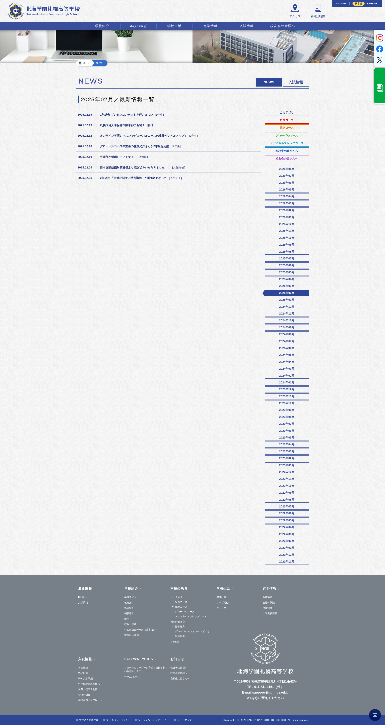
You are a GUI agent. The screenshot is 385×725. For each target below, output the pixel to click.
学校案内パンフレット (90, 700)
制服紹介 (129, 613)
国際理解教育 (177, 621)
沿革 (126, 618)
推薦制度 (267, 608)
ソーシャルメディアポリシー (153, 720)
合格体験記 (269, 602)
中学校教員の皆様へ (89, 684)
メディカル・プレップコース (191, 616)
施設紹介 (129, 608)
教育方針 (129, 602)
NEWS (81, 597)
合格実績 (267, 597)
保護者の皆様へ (178, 667)
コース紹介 (176, 597)
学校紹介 (102, 26)
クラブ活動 (223, 602)
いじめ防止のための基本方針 (140, 629)
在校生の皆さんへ (287, 150)
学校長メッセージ (134, 597)
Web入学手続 (85, 678)
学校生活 (174, 26)
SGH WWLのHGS (138, 659)
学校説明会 (84, 694)
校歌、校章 (130, 624)
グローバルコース (287, 135)
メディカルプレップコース (287, 143)
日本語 (358, 3)
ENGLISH (372, 3)
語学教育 (180, 626)
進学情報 (211, 26)
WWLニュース (132, 676)
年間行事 (221, 597)
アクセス (295, 16)
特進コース (287, 120)
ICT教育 (174, 641)
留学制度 (180, 636)
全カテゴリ (287, 112)
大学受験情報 (270, 613)
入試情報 (247, 26)
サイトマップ (184, 720)
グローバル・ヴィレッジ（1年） (192, 631)
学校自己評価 (131, 635)
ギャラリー (223, 608)
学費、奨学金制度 (87, 689)
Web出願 (83, 673)
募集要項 (83, 667)
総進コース (287, 127)
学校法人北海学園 (88, 720)
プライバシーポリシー (118, 720)
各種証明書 (318, 16)
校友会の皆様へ (282, 26)
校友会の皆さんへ (287, 158)
